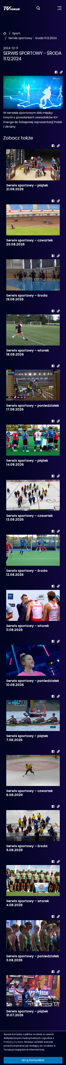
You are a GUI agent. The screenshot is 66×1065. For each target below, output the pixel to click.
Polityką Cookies (13, 1042)
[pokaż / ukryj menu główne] (59, 8)
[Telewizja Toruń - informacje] (11, 8)
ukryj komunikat (33, 1060)
